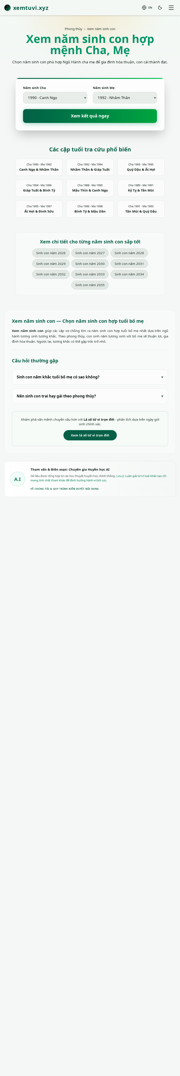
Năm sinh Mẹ (104, 87)
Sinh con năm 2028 (129, 253)
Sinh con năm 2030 (90, 263)
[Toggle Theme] (160, 7)
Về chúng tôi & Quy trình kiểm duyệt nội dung (65, 488)
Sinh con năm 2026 (51, 253)
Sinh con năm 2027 (90, 253)
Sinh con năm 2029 (51, 263)
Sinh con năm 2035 (90, 285)
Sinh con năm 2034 (129, 274)
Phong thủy (73, 29)
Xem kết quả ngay (90, 116)
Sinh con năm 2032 (51, 274)
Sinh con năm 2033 (90, 274)
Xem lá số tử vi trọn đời (90, 435)
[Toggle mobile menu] (171, 7)
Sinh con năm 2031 (129, 263)
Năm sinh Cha (34, 87)
